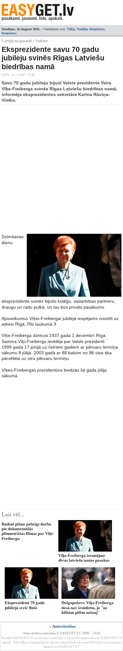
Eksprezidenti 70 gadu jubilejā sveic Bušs (24, 605)
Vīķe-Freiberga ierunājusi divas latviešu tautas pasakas (83, 558)
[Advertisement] (61, 169)
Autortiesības (64, 626)
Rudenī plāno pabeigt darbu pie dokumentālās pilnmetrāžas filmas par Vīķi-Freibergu (28, 531)
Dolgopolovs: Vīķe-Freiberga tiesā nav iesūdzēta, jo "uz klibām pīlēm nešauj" (88, 607)
